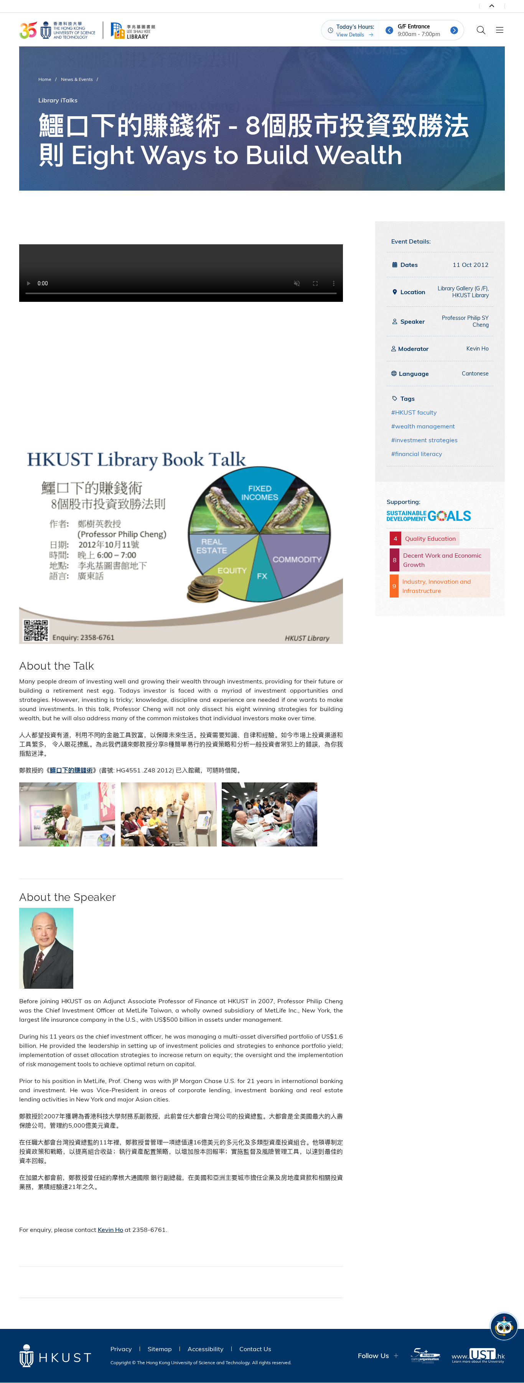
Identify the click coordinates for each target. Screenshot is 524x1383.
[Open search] (481, 30)
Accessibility (206, 1349)
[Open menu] (499, 30)
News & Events (77, 79)
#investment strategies (424, 440)
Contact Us (255, 1349)
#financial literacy (416, 454)
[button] (389, 30)
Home (44, 79)
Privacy (121, 1349)
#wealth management (423, 426)
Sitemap (160, 1349)
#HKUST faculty (414, 412)
